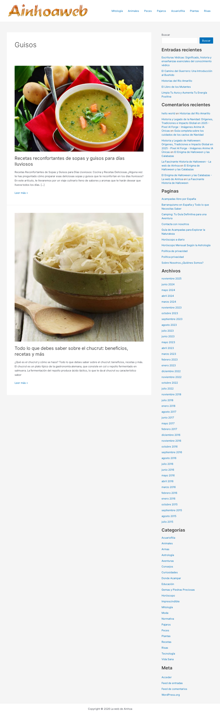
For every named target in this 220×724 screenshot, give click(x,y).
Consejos (167, 566)
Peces (148, 11)
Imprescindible (171, 601)
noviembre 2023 (172, 307)
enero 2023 (169, 365)
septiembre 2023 (172, 319)
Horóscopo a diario (173, 239)
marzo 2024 (169, 301)
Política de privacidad (175, 251)
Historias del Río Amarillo (177, 80)
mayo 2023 (168, 342)
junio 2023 (168, 336)
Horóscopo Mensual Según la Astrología (186, 245)
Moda (165, 612)
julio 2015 (167, 521)
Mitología (117, 11)
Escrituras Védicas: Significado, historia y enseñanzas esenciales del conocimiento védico (187, 61)
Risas (207, 11)
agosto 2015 (169, 516)
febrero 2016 (169, 493)
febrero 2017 (169, 429)
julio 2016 (167, 464)
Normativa (168, 618)
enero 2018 (168, 405)
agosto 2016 (169, 458)
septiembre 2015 (172, 510)
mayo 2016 (168, 475)
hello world (168, 113)
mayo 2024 (168, 290)
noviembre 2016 (171, 440)
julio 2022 (168, 388)
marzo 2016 (169, 487)
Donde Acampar (171, 578)
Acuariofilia (178, 11)
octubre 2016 (170, 446)
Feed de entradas (172, 683)
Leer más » (21, 193)
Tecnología (168, 653)
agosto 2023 (169, 324)
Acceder (167, 677)
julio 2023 (168, 330)
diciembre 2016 (171, 434)
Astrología (168, 555)
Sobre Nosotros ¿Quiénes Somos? (183, 262)
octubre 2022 (170, 382)
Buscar (166, 34)
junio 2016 (168, 469)
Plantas (194, 11)
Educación (168, 584)
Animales (133, 11)
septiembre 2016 (172, 452)
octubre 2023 (170, 313)
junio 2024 (168, 284)
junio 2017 (168, 417)
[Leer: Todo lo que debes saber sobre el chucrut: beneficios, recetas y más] (79, 277)
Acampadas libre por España (179, 198)
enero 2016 (168, 498)
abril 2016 (167, 481)
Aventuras (168, 560)
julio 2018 (167, 400)
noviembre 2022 (172, 377)
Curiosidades (170, 572)
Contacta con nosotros (175, 224)
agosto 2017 (169, 411)
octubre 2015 (170, 504)
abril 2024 (168, 295)
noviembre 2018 (171, 394)
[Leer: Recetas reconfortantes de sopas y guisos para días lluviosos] (79, 108)
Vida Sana (168, 659)
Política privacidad (173, 256)
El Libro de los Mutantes (176, 86)
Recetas (166, 641)
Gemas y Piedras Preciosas (178, 589)
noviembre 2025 (172, 278)
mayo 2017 (168, 423)
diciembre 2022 (171, 371)
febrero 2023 (170, 359)
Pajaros (161, 11)
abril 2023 (168, 348)
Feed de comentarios (174, 689)
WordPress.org (171, 694)
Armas (165, 549)
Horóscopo (168, 595)
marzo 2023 (169, 353)
